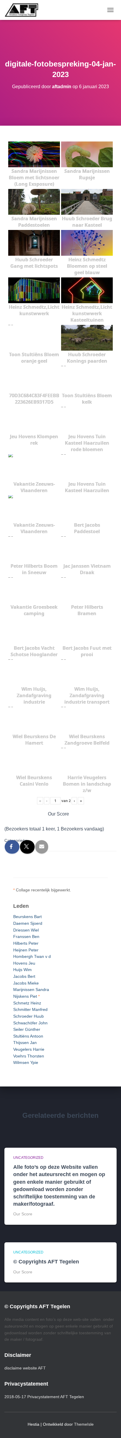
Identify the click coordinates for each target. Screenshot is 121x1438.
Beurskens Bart (27, 916)
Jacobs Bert (24, 976)
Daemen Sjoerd (27, 923)
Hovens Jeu (24, 963)
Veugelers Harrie (28, 1049)
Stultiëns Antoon (28, 1036)
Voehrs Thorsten (28, 1056)
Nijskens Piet (25, 996)
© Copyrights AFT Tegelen (46, 1262)
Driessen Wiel (26, 930)
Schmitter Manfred (30, 1009)
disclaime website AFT (25, 1368)
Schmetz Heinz (27, 1003)
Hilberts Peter (25, 943)
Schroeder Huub (28, 1016)
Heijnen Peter (25, 950)
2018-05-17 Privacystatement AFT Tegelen (44, 1396)
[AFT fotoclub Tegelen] (23, 10)
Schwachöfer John (30, 1023)
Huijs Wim (22, 969)
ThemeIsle (84, 1424)
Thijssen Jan (25, 1042)
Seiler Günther (26, 1029)
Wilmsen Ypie (25, 1062)
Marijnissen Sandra (31, 989)
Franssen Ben (26, 936)
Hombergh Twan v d (32, 956)
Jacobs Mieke (26, 983)
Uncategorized (28, 1158)
